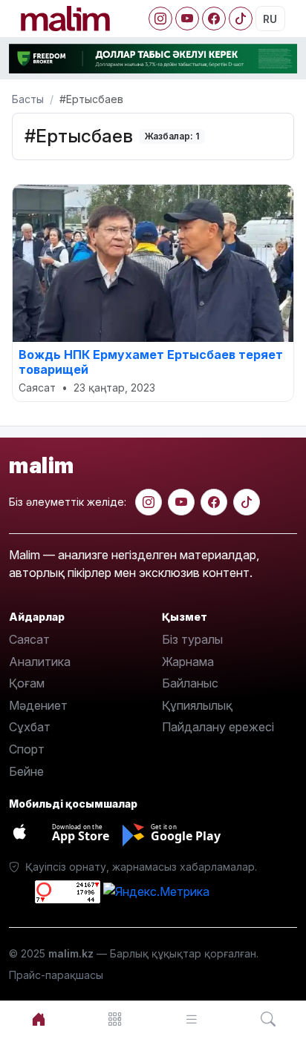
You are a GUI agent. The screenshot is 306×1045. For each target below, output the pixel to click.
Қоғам (27, 683)
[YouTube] (187, 18)
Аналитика (40, 661)
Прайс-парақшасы (56, 975)
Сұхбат (30, 726)
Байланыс (190, 683)
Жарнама (188, 661)
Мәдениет (38, 705)
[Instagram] (160, 18)
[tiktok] (246, 502)
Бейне (26, 771)
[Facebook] (214, 18)
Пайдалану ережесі (218, 726)
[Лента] (191, 1019)
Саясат (29, 639)
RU (270, 19)
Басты (28, 99)
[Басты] (38, 1019)
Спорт (27, 749)
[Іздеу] (268, 1019)
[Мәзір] (114, 1019)
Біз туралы (192, 639)
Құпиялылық (197, 705)
